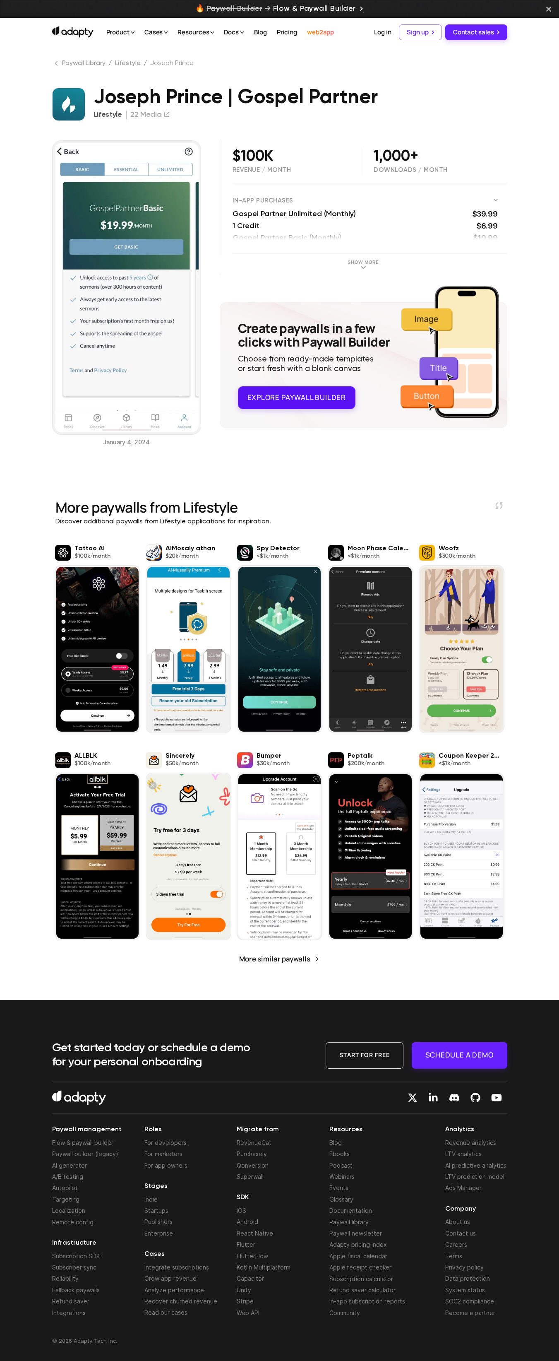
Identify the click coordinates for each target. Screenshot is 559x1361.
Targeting (65, 1199)
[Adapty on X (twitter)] (412, 1097)
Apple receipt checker (360, 1267)
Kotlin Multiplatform (263, 1267)
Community (344, 1312)
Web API (248, 1312)
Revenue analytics (470, 1142)
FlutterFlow (252, 1256)
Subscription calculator (361, 1278)
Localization (68, 1210)
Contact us (460, 1233)
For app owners (165, 1165)
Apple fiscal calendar (358, 1256)
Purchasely (252, 1153)
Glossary (341, 1199)
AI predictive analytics (475, 1165)
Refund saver (70, 1301)
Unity (244, 1290)
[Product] (132, 32)
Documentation (350, 1210)
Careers (456, 1244)
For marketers (163, 1153)
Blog (260, 32)
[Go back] (57, 65)
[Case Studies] (165, 32)
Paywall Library (84, 63)
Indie (151, 1199)
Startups (156, 1210)
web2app (320, 32)
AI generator (69, 1165)
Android (247, 1221)
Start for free (364, 1055)
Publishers (158, 1221)
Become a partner (470, 1312)
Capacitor (250, 1278)
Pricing (287, 32)
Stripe (245, 1301)
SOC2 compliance (469, 1301)
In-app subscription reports (367, 1301)
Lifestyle (127, 63)
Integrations (69, 1312)
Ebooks (339, 1153)
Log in (382, 32)
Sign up (417, 32)
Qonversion (253, 1165)
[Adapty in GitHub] (475, 1097)
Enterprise (158, 1233)
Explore (296, 397)
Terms (453, 1256)
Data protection (467, 1278)
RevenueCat (254, 1142)
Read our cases (165, 1312)
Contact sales (473, 32)
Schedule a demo (459, 1055)
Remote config (73, 1222)
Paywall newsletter (355, 1233)
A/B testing (67, 1176)
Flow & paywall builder (82, 1142)
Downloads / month (411, 170)
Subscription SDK (76, 1256)
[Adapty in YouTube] (496, 1097)
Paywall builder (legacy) (85, 1153)
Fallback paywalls (76, 1290)
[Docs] (242, 32)
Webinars (342, 1176)
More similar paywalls (274, 959)
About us (457, 1221)
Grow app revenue (170, 1278)
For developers (165, 1142)
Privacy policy (464, 1267)
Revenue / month (262, 170)
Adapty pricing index (358, 1244)
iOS (241, 1210)
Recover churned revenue (180, 1301)
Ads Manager (463, 1187)
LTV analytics (463, 1153)
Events (338, 1187)
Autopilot (65, 1187)
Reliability (65, 1278)
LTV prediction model (474, 1176)
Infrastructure (74, 1243)
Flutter (246, 1244)
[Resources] (212, 32)
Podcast (341, 1165)
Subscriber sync (74, 1267)
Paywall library (349, 1222)
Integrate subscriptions (176, 1267)
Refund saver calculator (362, 1290)
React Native (255, 1233)
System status (465, 1290)
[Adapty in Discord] (454, 1097)
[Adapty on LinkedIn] (433, 1097)
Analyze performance (174, 1290)
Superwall (250, 1176)
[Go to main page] (73, 32)
